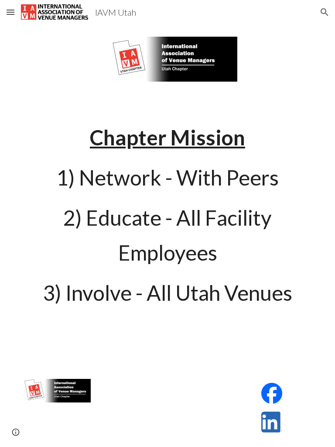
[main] (167, 215)
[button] (10, 12)
